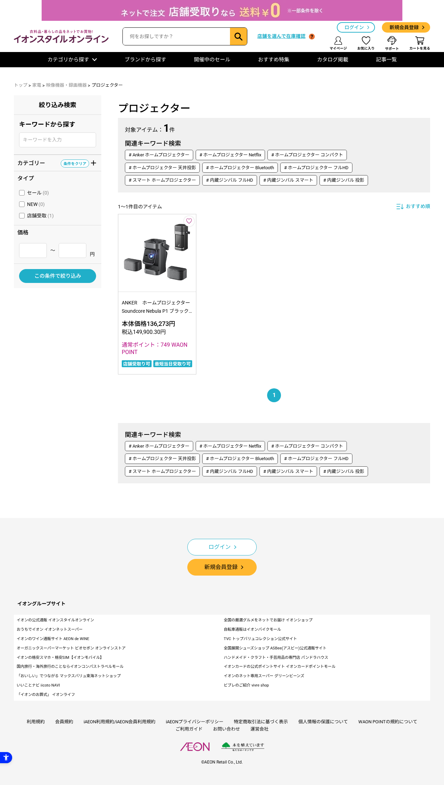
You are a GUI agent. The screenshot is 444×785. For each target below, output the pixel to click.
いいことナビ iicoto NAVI (38, 685)
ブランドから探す (145, 60)
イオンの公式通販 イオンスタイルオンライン (55, 620)
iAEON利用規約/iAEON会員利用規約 (119, 721)
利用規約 (36, 721)
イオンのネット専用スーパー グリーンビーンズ (264, 676)
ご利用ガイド (189, 729)
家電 (36, 85)
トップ (20, 85)
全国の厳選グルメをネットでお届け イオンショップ (268, 620)
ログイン (354, 27)
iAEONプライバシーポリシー (194, 721)
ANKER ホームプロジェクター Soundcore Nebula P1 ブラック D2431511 (158, 311)
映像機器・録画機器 (66, 85)
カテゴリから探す (68, 60)
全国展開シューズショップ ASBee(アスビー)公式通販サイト (275, 648)
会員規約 (64, 721)
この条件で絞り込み (57, 276)
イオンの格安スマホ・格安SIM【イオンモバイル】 (60, 657)
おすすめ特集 (273, 60)
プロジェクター (107, 85)
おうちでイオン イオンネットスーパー (50, 629)
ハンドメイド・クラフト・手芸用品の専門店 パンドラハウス (276, 657)
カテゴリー (51, 162)
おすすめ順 (418, 206)
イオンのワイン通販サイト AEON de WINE (53, 639)
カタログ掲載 (332, 60)
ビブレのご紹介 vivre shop (246, 685)
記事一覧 (386, 60)
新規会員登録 (404, 27)
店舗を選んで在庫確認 (281, 36)
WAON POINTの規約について (387, 721)
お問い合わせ (226, 729)
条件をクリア (74, 163)
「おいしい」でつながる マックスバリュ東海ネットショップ (69, 676)
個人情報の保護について (323, 721)
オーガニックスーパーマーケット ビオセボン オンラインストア (71, 648)
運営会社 (259, 729)
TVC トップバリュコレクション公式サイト (260, 639)
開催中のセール (212, 60)
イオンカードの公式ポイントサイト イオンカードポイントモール (279, 666)
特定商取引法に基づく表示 (261, 721)
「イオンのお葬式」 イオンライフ (46, 694)
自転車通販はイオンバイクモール (252, 629)
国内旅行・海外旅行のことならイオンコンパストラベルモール (70, 666)
